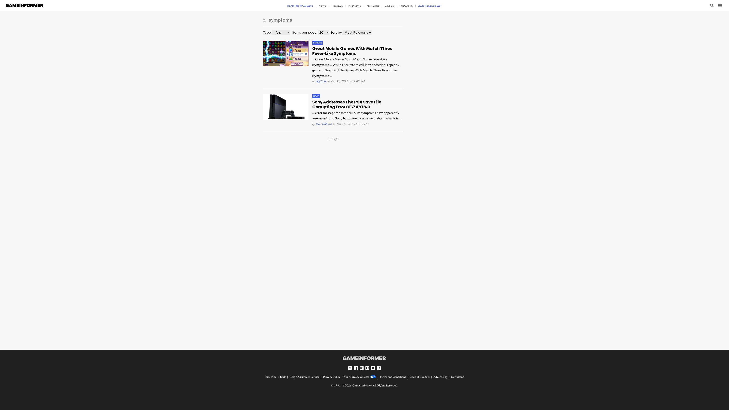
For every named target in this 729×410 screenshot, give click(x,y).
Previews (354, 5)
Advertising (440, 377)
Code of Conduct (420, 377)
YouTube (373, 368)
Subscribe (270, 377)
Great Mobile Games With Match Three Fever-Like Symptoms (352, 51)
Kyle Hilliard (324, 124)
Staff (283, 377)
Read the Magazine (300, 5)
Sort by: (336, 32)
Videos (389, 5)
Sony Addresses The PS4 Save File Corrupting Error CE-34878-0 (346, 104)
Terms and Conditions (393, 377)
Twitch (367, 368)
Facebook (356, 368)
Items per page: (304, 32)
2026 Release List (430, 5)
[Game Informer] (364, 358)
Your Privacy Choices (356, 377)
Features (373, 5)
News (322, 5)
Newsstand (457, 377)
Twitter (350, 368)
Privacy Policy (331, 377)
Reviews (337, 5)
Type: (267, 32)
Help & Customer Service (304, 377)
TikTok (379, 368)
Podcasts (406, 5)
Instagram (362, 368)
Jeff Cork (321, 81)
